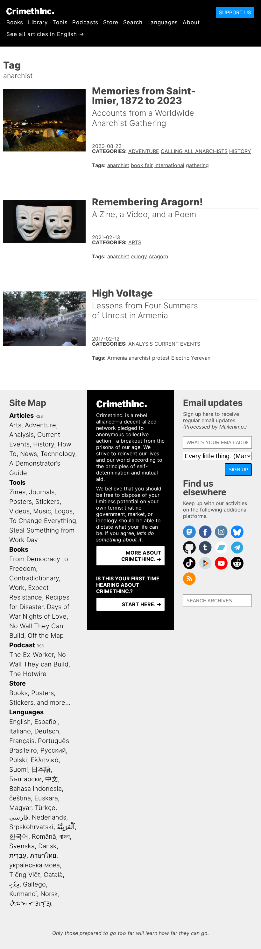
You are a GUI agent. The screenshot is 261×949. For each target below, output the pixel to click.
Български (25, 779)
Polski (18, 760)
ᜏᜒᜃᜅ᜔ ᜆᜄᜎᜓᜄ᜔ (30, 903)
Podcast (22, 645)
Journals (41, 492)
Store (110, 22)
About (191, 22)
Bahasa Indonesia (35, 788)
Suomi (18, 769)
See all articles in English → (45, 34)
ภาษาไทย (43, 855)
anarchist (118, 165)
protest (161, 358)
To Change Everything (42, 521)
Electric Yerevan (190, 358)
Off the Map (46, 635)
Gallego (34, 884)
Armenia (117, 358)
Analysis (140, 344)
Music (42, 511)
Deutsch (46, 731)
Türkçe (45, 808)
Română (44, 836)
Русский (53, 750)
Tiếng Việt (24, 875)
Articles (21, 415)
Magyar (20, 808)
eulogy (139, 256)
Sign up (238, 469)
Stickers (47, 501)
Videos (19, 511)
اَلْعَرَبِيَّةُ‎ (66, 827)
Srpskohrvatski (31, 827)
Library (38, 22)
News (28, 454)
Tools (60, 22)
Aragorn (158, 256)
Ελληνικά (45, 760)
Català (53, 875)
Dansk (47, 846)
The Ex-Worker (31, 654)
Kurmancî (23, 894)
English (20, 721)
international (169, 165)
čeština (20, 798)
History (240, 151)
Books (14, 22)
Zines (17, 492)
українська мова (34, 865)
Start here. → (141, 604)
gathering (197, 165)
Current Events (177, 344)
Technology (57, 454)
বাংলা (65, 836)
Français (21, 741)
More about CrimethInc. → (141, 555)
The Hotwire (27, 674)
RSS (39, 416)
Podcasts (85, 22)
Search (133, 22)
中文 (51, 779)
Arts (134, 242)
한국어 (18, 836)
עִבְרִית (17, 855)
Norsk (49, 894)
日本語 (41, 769)
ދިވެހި (14, 884)
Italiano (20, 731)
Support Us (235, 12)
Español (46, 721)
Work (17, 588)
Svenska (22, 846)
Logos (63, 511)
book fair (142, 165)
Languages (162, 22)
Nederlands (49, 817)
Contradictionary (34, 578)
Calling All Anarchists (194, 151)
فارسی (18, 817)
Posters (20, 501)
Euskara (46, 798)
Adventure (143, 151)
